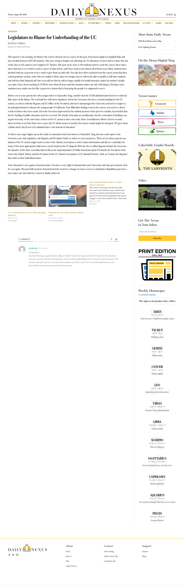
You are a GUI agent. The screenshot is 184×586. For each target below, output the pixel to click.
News (13, 23)
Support (146, 546)
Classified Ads (110, 561)
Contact (108, 546)
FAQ (67, 561)
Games (159, 23)
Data (81, 23)
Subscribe (157, 238)
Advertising (109, 551)
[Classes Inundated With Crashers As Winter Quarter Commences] (109, 193)
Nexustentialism (131, 23)
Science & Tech (67, 23)
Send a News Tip (111, 556)
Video (117, 23)
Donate (145, 551)
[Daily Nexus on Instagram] (17, 555)
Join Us (69, 556)
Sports (24, 23)
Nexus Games (147, 95)
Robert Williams (18, 43)
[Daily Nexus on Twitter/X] (13, 555)
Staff (68, 551)
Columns (169, 23)
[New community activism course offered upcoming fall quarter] (27, 196)
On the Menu (94, 23)
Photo (108, 23)
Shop (144, 556)
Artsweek (50, 23)
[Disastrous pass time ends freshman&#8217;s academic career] (68, 196)
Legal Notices (71, 566)
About (69, 546)
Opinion (36, 23)
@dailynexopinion (148, 295)
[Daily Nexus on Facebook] (9, 555)
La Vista (146, 23)
